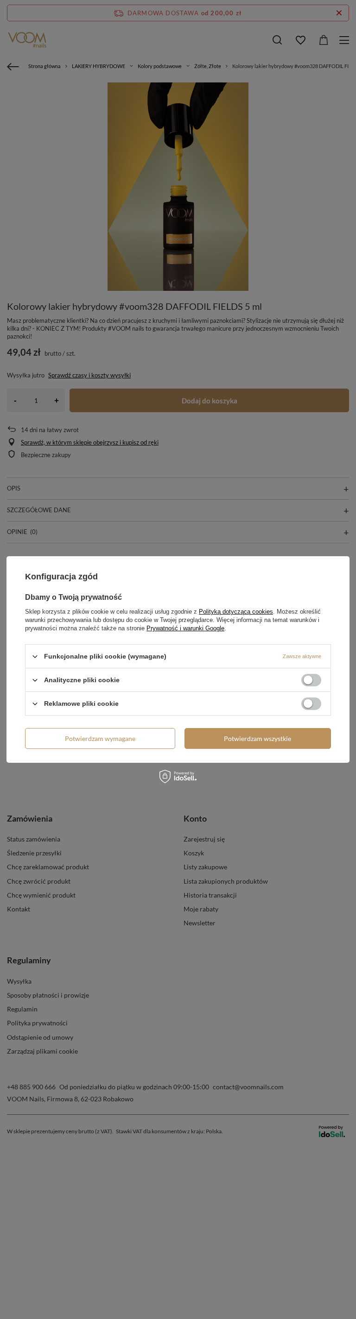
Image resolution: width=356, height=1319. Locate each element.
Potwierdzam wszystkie (257, 738)
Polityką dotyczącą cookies (236, 611)
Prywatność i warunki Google (185, 628)
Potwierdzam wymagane (100, 738)
